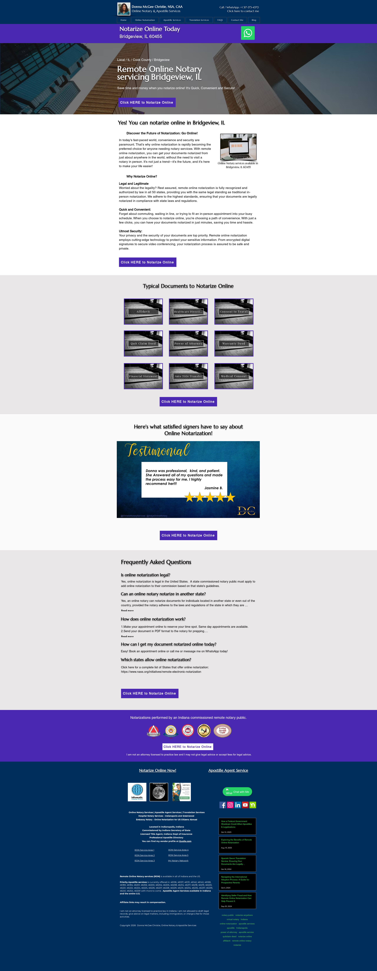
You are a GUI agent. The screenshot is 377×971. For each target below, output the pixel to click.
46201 (137, 885)
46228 (166, 888)
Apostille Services (168, 11)
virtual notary (233, 919)
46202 (144, 885)
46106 (174, 882)
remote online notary (241, 941)
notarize (237, 945)
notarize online (245, 936)
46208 (173, 885)
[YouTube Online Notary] (245, 805)
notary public (228, 915)
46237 (202, 888)
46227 (159, 888)
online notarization (228, 923)
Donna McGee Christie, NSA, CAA (157, 7)
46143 (201, 882)
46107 (180, 882)
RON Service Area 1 (144, 850)
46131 (187, 882)
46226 (151, 888)
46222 (130, 888)
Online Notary (142, 11)
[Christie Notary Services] (222, 805)
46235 (195, 888)
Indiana (244, 919)
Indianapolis (242, 928)
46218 (194, 885)
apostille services (247, 923)
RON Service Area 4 (178, 850)
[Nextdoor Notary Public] (252, 805)
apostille (231, 928)
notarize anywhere (244, 915)
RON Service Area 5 (178, 855)
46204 (159, 885)
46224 (137, 888)
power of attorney (229, 932)
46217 (187, 885)
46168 (208, 882)
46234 (187, 888)
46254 (130, 890)
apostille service (246, 932)
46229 (173, 888)
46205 (166, 885)
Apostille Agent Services (168, 812)
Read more (127, 610)
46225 (144, 888)
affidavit (226, 941)
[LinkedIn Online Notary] (237, 805)
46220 (208, 885)
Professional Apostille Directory (166, 837)
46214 (181, 885)
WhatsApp (232, 7)
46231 (180, 888)
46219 (201, 885)
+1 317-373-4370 (249, 7)
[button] (188, 479)
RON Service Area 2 (145, 855)
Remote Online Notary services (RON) (140, 876)
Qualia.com (185, 841)
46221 (123, 888)
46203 (151, 885)
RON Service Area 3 (145, 860)
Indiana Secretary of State (176, 830)
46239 (209, 888)
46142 (194, 882)
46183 (123, 885)
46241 (123, 890)
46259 (137, 890)
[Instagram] (230, 805)
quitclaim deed (229, 936)
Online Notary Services (141, 812)
